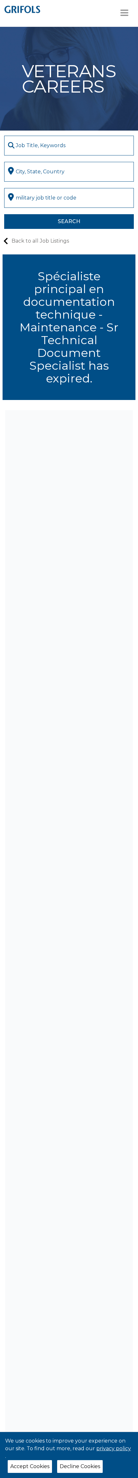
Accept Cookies (29, 1466)
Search (69, 221)
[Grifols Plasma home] (22, 9)
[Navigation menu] (124, 12)
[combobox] (69, 145)
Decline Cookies (80, 1466)
